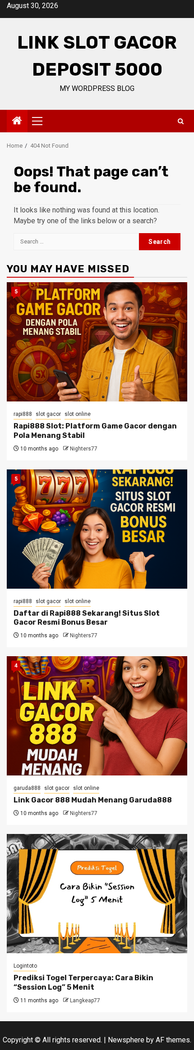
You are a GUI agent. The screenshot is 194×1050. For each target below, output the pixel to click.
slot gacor (48, 414)
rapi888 (23, 414)
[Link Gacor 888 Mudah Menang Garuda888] (97, 715)
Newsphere (126, 1040)
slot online (78, 414)
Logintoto (25, 966)
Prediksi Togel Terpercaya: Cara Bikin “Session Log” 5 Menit (83, 982)
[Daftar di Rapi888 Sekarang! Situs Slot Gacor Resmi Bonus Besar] (97, 529)
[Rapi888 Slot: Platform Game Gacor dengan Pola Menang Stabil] (97, 341)
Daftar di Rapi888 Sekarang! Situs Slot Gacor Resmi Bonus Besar (87, 618)
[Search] (180, 121)
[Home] (17, 121)
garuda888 (27, 788)
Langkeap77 (85, 1000)
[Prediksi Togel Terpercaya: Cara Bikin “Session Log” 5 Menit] (97, 893)
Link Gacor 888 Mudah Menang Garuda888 (93, 800)
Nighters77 (83, 449)
